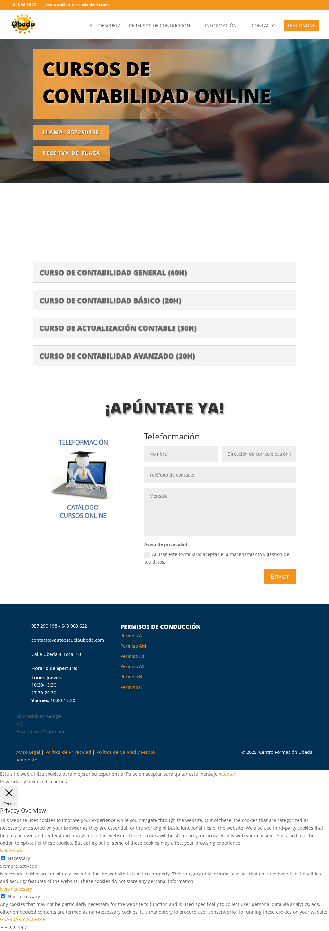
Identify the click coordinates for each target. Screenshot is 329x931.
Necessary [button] (11, 851)
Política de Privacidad (68, 752)
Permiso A (131, 635)
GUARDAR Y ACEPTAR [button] (23, 919)
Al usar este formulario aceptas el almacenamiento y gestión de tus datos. (216, 558)
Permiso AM (133, 646)
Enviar (280, 576)
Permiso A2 (132, 666)
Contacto (264, 26)
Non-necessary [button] (16, 889)
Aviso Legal (28, 752)
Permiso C (131, 687)
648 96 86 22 (24, 4)
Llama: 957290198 (70, 132)
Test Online (301, 25)
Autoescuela (105, 26)
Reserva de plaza (71, 153)
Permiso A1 (132, 656)
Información (221, 26)
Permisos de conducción (159, 26)
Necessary (19, 858)
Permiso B (131, 677)
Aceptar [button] (227, 774)
